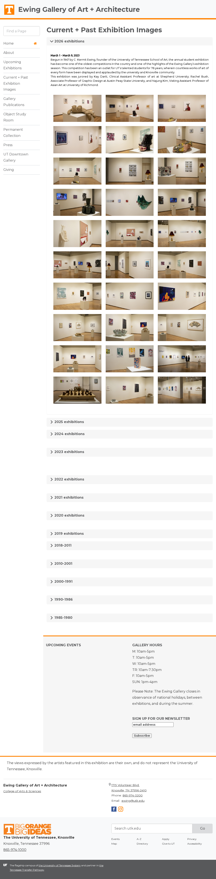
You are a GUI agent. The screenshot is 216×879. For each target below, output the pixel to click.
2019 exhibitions (68, 534)
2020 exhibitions (68, 515)
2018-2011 (62, 545)
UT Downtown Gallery (15, 157)
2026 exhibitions (68, 41)
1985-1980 (62, 618)
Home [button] (8, 43)
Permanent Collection (13, 133)
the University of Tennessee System (60, 865)
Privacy (192, 839)
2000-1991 (63, 582)
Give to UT (168, 843)
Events (115, 839)
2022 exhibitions (68, 479)
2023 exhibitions (68, 452)
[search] (21, 31)
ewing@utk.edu (133, 800)
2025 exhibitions (68, 422)
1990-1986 (63, 599)
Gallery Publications (13, 102)
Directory (142, 843)
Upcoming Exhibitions (12, 65)
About (8, 53)
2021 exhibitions (68, 497)
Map (114, 843)
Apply (165, 839)
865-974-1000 (14, 850)
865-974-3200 (133, 795)
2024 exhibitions (69, 434)
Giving (8, 170)
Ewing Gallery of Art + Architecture (79, 9)
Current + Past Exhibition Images (15, 83)
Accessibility (194, 843)
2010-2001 (62, 564)
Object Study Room (14, 117)
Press (7, 145)
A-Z (139, 839)
